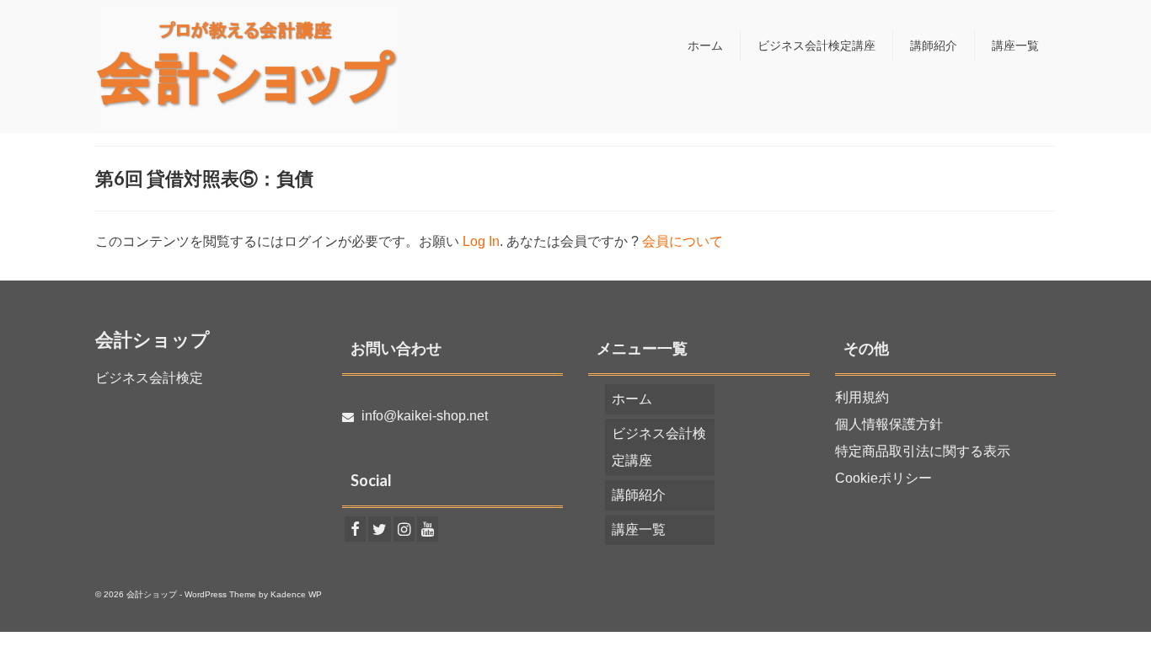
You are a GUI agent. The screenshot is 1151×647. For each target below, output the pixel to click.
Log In (481, 241)
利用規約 (862, 397)
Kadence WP (296, 594)
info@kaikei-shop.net (423, 416)
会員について (682, 241)
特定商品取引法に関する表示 (922, 451)
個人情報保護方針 (889, 424)
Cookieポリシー (883, 478)
